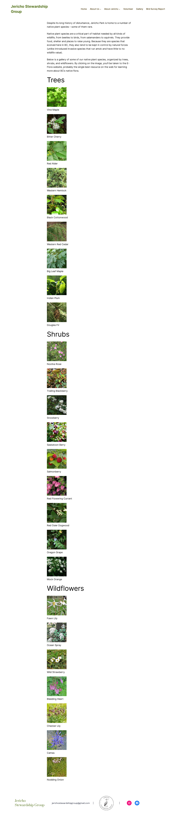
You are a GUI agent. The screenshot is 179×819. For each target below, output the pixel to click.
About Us (94, 9)
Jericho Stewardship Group (29, 803)
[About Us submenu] (100, 9)
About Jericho (111, 9)
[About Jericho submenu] (119, 9)
